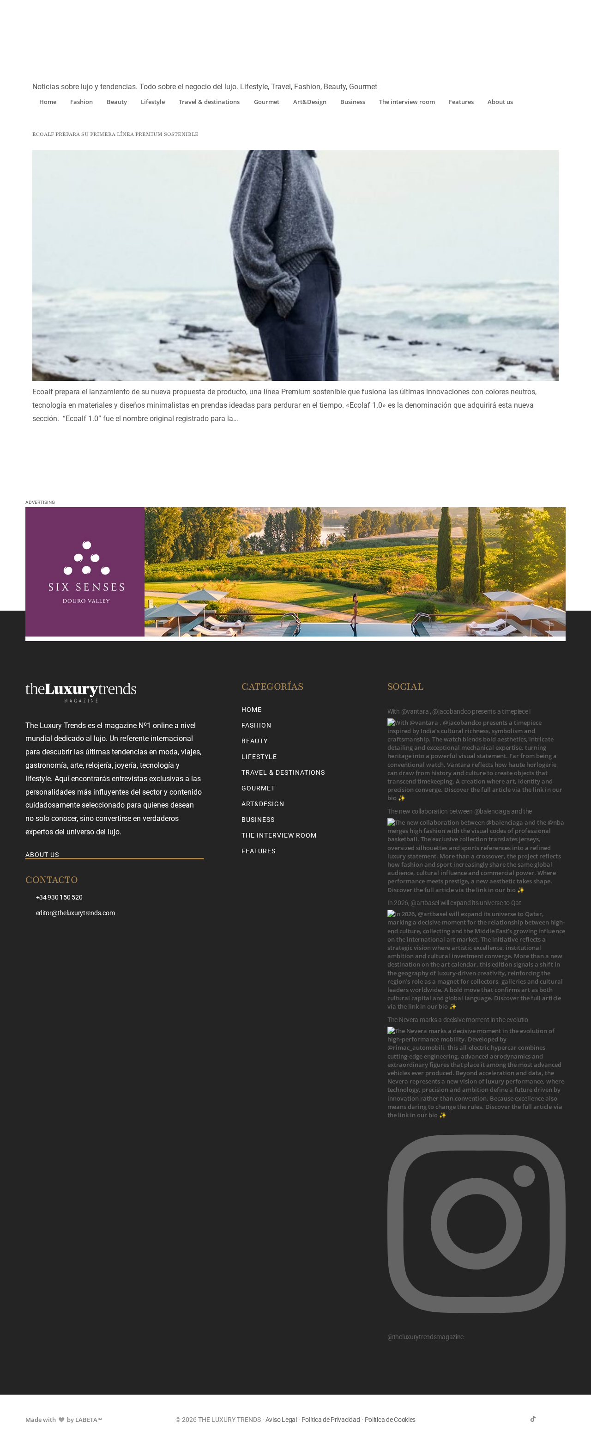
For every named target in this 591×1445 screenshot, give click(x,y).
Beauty (117, 102)
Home (47, 102)
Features (461, 102)
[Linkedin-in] (563, 1419)
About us (500, 102)
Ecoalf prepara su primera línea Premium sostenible (115, 134)
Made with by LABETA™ (63, 1419)
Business (352, 102)
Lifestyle (153, 102)
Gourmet (266, 102)
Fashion (81, 102)
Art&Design (309, 102)
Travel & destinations (209, 102)
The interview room (407, 102)
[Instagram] (548, 1419)
